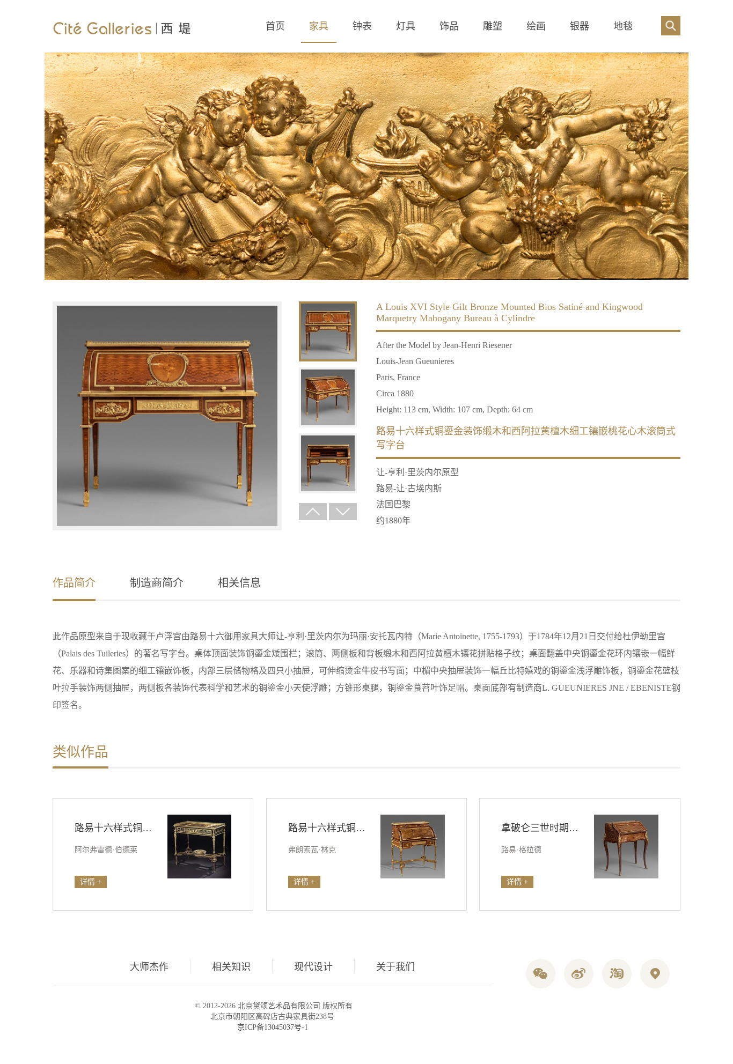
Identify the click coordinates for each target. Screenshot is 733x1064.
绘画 (536, 26)
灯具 (405, 26)
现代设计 (313, 967)
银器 (579, 26)
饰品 (449, 26)
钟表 (362, 26)
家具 (318, 26)
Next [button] (343, 511)
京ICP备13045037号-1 (272, 1027)
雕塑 (492, 26)
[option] (167, 417)
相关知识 (231, 967)
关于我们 (395, 967)
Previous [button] (313, 511)
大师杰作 (149, 967)
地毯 (623, 26)
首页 (275, 26)
